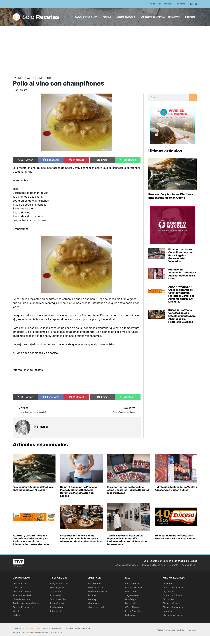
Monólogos (130, 599)
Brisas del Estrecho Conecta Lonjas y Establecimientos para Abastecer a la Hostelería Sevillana (182, 315)
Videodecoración (21, 599)
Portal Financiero (133, 611)
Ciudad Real (169, 599)
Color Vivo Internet (33, 628)
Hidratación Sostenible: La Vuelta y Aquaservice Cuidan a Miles (182, 274)
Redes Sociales (57, 603)
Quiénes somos (154, 4)
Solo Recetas (94, 583)
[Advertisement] (105, 49)
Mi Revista (130, 615)
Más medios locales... (173, 615)
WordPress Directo (59, 599)
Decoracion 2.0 (20, 583)
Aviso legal (191, 630)
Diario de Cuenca (171, 603)
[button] (98, 17)
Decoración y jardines (23, 607)
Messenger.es (57, 587)
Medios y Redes (187, 560)
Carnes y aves (23, 78)
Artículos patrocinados (126, 565)
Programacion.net (59, 583)
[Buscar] (193, 97)
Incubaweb (55, 595)
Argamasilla (168, 591)
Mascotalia (130, 603)
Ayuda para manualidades (26, 603)
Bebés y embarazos (98, 591)
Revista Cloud (57, 607)
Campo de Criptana (172, 595)
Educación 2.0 (132, 583)
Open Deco (18, 587)
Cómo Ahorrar (132, 607)
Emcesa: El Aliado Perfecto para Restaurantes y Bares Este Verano (175, 537)
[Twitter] (195, 4)
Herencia (167, 611)
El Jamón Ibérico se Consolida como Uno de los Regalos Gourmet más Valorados (180, 255)
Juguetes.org (132, 595)
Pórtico (16, 615)
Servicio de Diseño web (153, 565)
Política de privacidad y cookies (170, 630)
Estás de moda (95, 587)
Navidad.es (131, 591)
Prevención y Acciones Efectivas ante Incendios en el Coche (170, 196)
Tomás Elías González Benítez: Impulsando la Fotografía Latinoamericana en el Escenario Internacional (127, 540)
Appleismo (55, 591)
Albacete (167, 583)
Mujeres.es (93, 603)
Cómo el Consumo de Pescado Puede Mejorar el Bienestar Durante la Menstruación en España (78, 491)
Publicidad (169, 4)
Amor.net (92, 595)
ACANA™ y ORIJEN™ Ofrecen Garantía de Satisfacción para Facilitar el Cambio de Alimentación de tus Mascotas (181, 294)
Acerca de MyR (189, 565)
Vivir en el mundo (96, 607)
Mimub (16, 611)
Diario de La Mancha (173, 607)
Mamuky (92, 599)
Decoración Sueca (22, 591)
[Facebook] (191, 4)
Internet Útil (56, 611)
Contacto (181, 4)
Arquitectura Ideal (22, 595)
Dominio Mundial (133, 587)
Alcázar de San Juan (173, 587)
